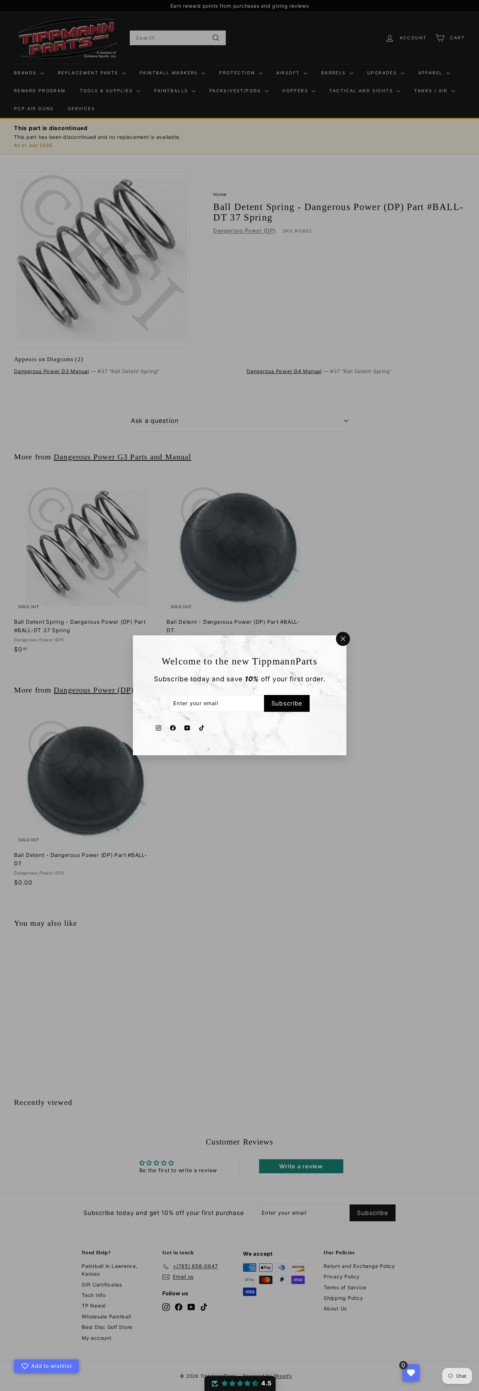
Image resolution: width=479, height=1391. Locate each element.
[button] (240, 1383)
